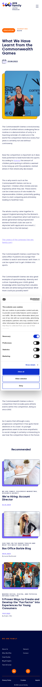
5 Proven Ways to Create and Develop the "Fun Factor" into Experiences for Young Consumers (21, 604)
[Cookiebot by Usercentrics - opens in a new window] (30, 299)
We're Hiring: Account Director (16, 498)
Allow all (21, 372)
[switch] (36, 343)
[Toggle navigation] (37, 6)
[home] (11, 6)
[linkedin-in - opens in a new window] (14, 671)
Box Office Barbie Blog (16, 548)
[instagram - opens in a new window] (28, 671)
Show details (30, 365)
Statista (17, 161)
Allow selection (21, 379)
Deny (21, 386)
